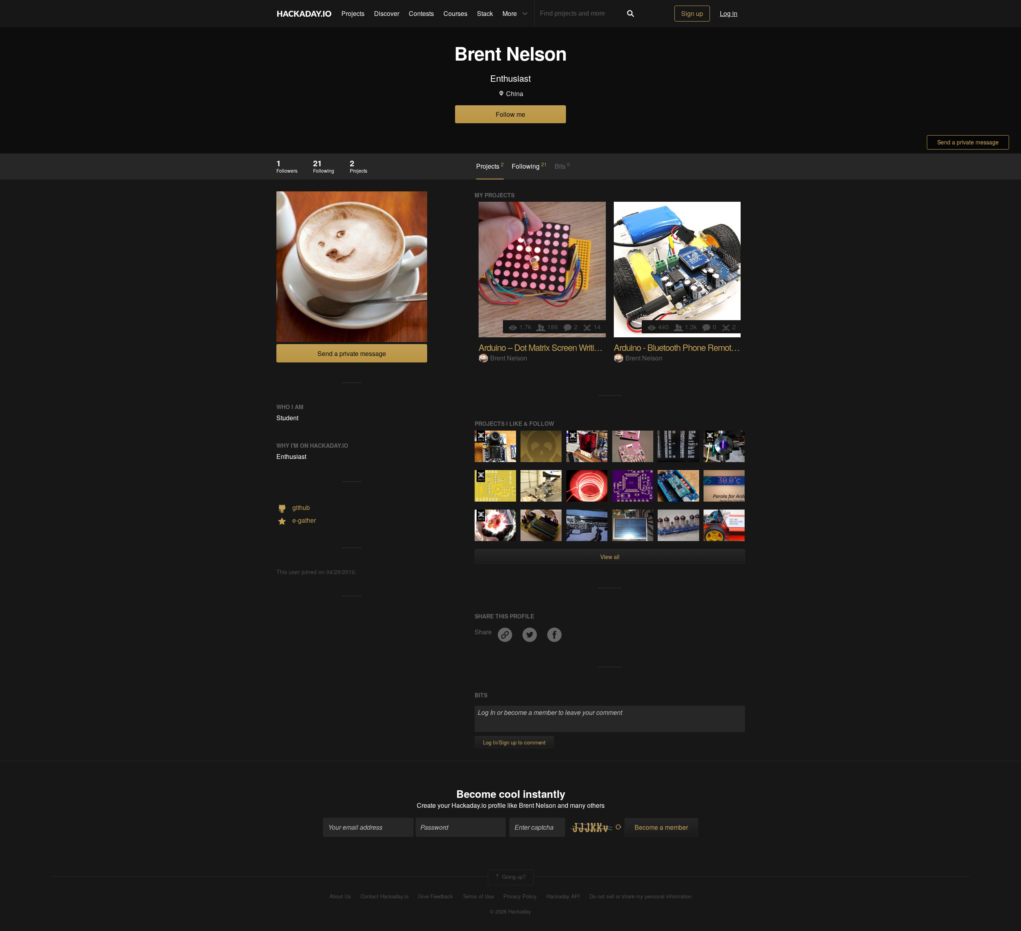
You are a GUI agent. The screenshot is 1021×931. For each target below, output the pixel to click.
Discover (386, 13)
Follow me (510, 114)
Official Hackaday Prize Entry (481, 437)
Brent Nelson (508, 357)
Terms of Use (478, 896)
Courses (455, 13)
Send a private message (968, 142)
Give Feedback (435, 896)
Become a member (661, 827)
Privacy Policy (520, 896)
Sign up (692, 13)
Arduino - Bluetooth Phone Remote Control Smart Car (707, 347)
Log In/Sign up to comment (514, 742)
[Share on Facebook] (554, 632)
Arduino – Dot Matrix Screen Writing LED (550, 347)
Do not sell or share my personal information (640, 896)
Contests (421, 13)
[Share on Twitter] (530, 632)
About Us (340, 896)
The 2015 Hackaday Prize (481, 476)
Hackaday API (563, 896)
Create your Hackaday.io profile (461, 805)
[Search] (631, 14)
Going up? (513, 876)
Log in (728, 13)
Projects (353, 13)
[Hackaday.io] (304, 13)
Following (529, 166)
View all (609, 557)
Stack (485, 13)
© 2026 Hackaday (510, 911)
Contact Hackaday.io (384, 896)
